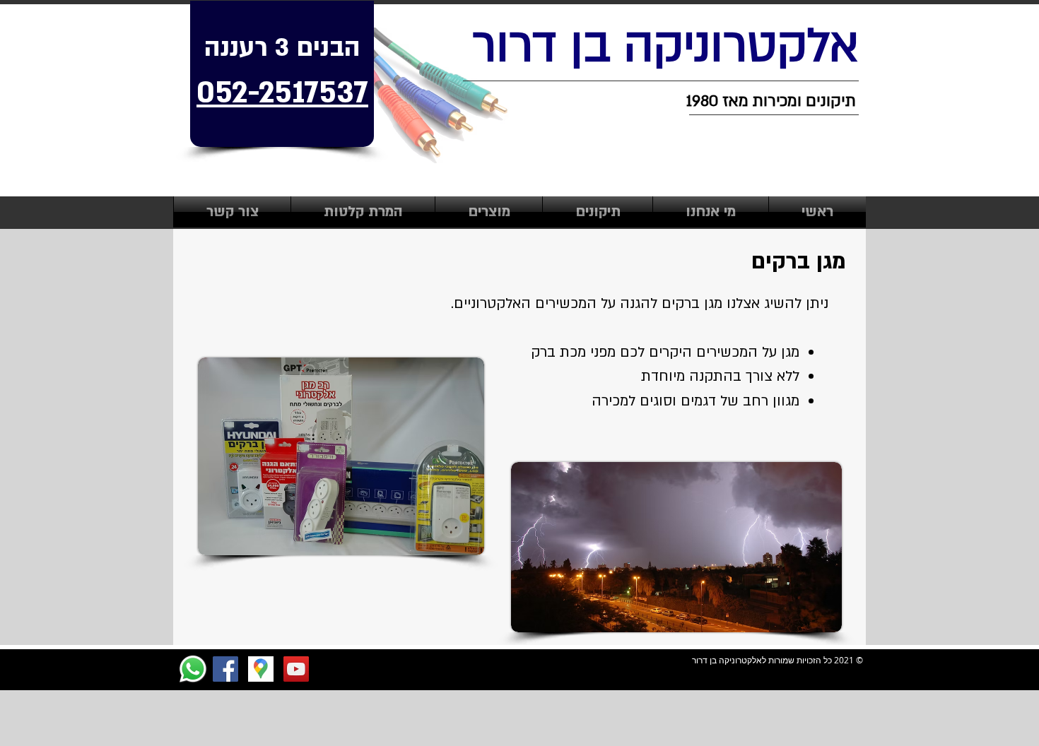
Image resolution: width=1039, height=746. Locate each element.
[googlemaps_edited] (261, 669)
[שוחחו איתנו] (193, 669)
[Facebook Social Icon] (225, 669)
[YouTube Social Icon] (296, 669)
